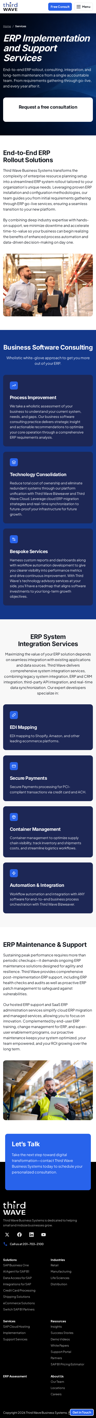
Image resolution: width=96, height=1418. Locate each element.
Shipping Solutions (16, 1296)
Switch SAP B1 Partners (19, 1309)
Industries (58, 1260)
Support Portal (61, 1352)
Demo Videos (60, 1339)
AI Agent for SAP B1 (16, 1271)
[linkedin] (31, 1235)
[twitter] (7, 1235)
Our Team (57, 1381)
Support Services (15, 1339)
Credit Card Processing (19, 1290)
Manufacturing (61, 1271)
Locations (58, 1388)
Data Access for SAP (17, 1278)
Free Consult (60, 6)
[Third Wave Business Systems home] (10, 6)
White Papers (60, 1345)
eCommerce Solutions (19, 1303)
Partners (56, 1358)
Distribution (59, 1284)
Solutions (10, 1260)
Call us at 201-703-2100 (27, 1244)
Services (9, 1321)
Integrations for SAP (17, 1284)
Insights (56, 1326)
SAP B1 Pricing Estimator (67, 1364)
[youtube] (44, 1235)
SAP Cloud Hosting (16, 1326)
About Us (57, 1376)
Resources (58, 1321)
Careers (56, 1394)
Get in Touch (82, 1412)
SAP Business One (16, 1265)
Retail (54, 1265)
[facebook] (19, 1235)
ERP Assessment (15, 1376)
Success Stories (62, 1333)
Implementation (14, 1333)
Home (7, 26)
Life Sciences (60, 1278)
